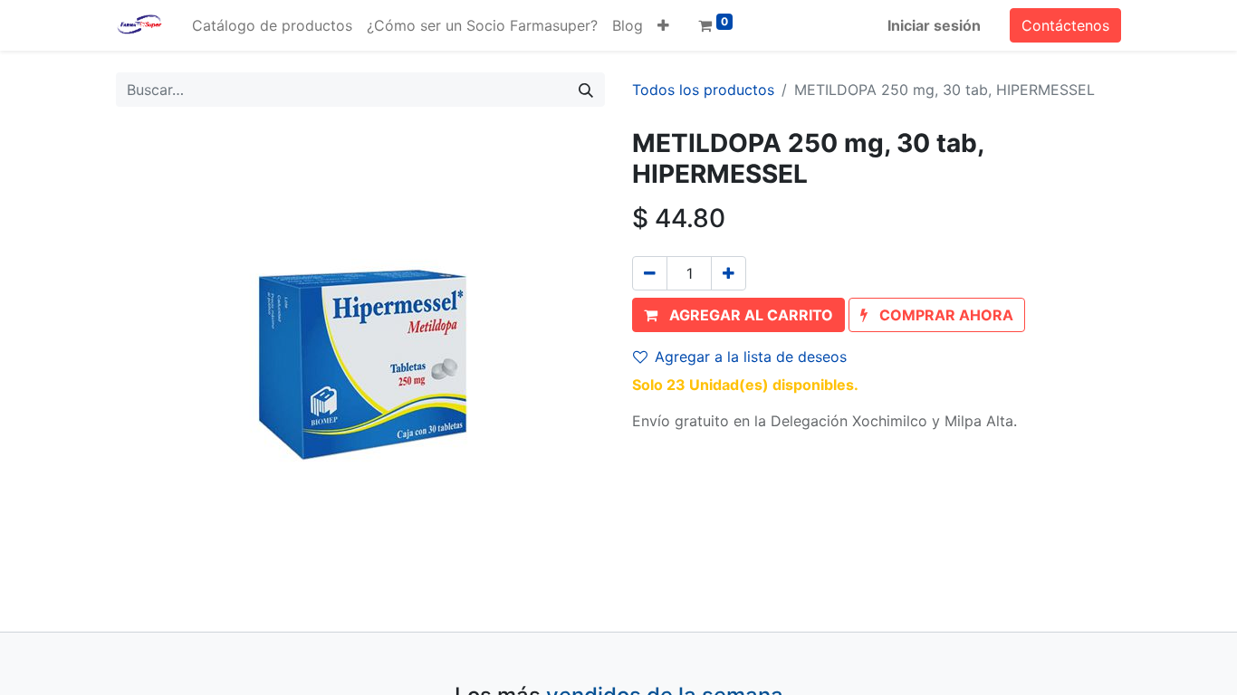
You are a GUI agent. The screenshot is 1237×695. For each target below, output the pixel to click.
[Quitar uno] (649, 273)
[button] (663, 25)
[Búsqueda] (586, 89)
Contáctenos (1065, 25)
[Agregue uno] (728, 273)
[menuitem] (272, 25)
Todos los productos (703, 90)
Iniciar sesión (934, 25)
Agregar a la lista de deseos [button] (751, 357)
